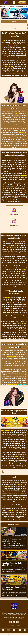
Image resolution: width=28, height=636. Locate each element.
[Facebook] (14, 622)
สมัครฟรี (14, 632)
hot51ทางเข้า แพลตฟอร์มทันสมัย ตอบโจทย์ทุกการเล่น (14, 540)
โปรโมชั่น (8, 632)
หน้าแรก (2, 632)
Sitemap (19, 625)
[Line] (10, 622)
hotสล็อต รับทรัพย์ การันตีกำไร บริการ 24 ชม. (13, 564)
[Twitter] (17, 622)
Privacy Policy (10, 625)
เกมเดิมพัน (20, 632)
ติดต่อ (25, 632)
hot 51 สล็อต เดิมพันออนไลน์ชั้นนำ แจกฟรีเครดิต (13, 588)
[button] (14, 2)
